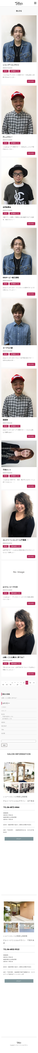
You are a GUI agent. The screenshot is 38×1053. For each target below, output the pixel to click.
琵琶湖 (5, 420)
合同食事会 (7, 207)
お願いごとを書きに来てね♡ (13, 657)
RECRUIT (4, 726)
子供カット (7, 470)
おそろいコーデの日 (10, 587)
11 (34, 683)
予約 (2, 729)
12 (3, 684)
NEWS (3, 722)
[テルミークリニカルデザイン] (19, 3)
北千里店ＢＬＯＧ (15, 71)
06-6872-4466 (13, 807)
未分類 (3, 733)
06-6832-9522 (13, 949)
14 (10, 684)
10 (30, 683)
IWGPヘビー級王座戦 (11, 277)
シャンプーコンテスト (11, 65)
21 (17, 684)
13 (6, 684)
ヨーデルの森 (8, 348)
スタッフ (3, 710)
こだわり (3, 707)
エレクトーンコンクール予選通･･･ (15, 540)
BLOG (5, 71)
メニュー (18, 838)
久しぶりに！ (8, 137)
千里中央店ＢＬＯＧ (15, 546)
